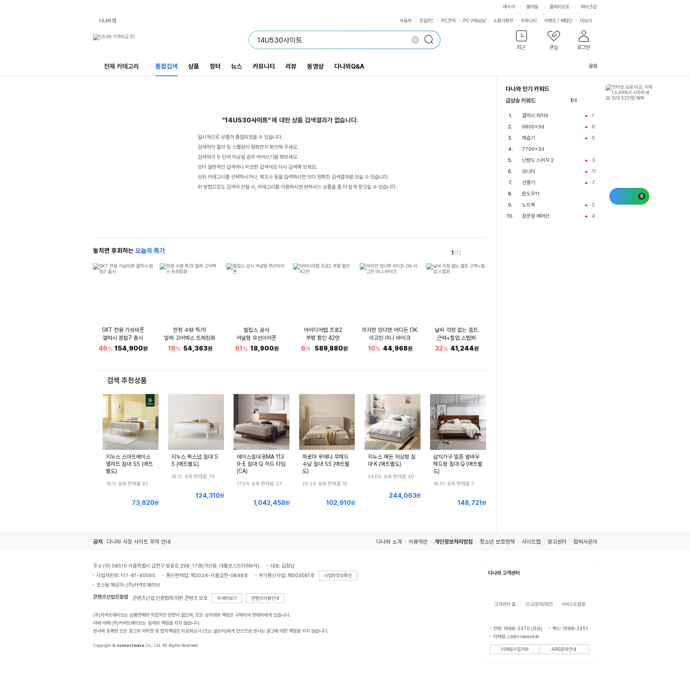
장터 (215, 66)
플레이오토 (559, 7)
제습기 (528, 138)
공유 (593, 66)
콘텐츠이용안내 (265, 598)
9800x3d (533, 127)
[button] (522, 41)
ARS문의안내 (563, 649)
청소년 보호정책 (497, 541)
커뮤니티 (529, 21)
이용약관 (418, 541)
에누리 (509, 7)
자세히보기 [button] (227, 598)
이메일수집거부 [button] (515, 649)
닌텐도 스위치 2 (538, 160)
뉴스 (236, 66)
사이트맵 (531, 541)
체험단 (566, 21)
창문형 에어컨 (535, 216)
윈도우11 (531, 194)
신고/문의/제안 (539, 604)
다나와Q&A (349, 66)
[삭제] (415, 40)
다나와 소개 (389, 541)
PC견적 (448, 21)
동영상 (315, 66)
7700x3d (533, 149)
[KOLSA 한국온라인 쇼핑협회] (107, 664)
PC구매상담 (474, 21)
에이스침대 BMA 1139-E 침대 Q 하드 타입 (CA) (261, 463)
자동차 (406, 21)
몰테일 (532, 7)
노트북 (528, 205)
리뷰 (291, 66)
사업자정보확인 (338, 575)
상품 (193, 66)
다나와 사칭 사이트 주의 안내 (139, 541)
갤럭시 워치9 (535, 115)
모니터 (528, 171)
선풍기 (528, 182)
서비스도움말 (573, 604)
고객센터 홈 (505, 604)
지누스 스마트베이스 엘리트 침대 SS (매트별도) (129, 463)
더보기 (586, 21)
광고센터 (557, 541)
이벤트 (550, 21)
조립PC (426, 21)
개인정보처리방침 (453, 541)
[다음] (482, 252)
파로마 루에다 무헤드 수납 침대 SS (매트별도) (325, 463)
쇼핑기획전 (503, 21)
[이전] (470, 252)
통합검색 (166, 66)
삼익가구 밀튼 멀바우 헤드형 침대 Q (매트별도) (457, 463)
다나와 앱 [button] (107, 21)
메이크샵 (589, 7)
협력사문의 (585, 541)
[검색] (431, 40)
